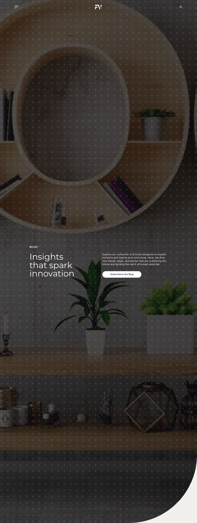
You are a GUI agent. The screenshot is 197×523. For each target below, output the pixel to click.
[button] (16, 7)
